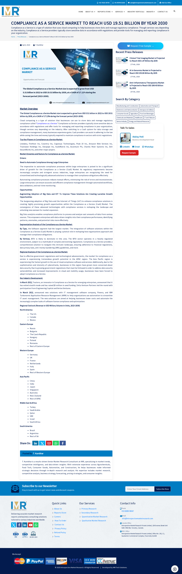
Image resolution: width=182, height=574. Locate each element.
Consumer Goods (122, 114)
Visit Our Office (166, 3)
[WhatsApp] (35, 524)
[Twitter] (13, 524)
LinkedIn (126, 146)
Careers (57, 516)
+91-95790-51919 (119, 3)
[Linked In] (24, 524)
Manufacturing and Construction (127, 106)
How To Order (60, 520)
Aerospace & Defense (147, 110)
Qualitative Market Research (93, 520)
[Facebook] (63, 443)
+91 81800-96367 (127, 511)
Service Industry (122, 121)
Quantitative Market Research (94, 516)
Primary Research (88, 508)
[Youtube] (30, 524)
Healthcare (138, 118)
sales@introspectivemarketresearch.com (143, 3)
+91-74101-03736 (103, 3)
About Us (89, 12)
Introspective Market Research (72, 567)
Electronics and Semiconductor (127, 110)
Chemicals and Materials (125, 118)
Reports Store (104, 12)
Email (137, 146)
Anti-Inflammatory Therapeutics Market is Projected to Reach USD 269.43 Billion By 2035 (147, 85)
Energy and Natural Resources (139, 121)
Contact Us (59, 524)
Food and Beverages (147, 114)
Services (119, 12)
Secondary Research (89, 512)
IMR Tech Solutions (120, 567)
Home (81, 12)
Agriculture (134, 114)
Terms (57, 536)
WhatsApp (149, 146)
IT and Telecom (149, 118)
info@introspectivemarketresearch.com (137, 518)
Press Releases (21, 37)
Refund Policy (60, 532)
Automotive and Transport (149, 106)
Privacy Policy (60, 528)
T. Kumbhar (39, 45)
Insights (149, 12)
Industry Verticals (136, 12)
